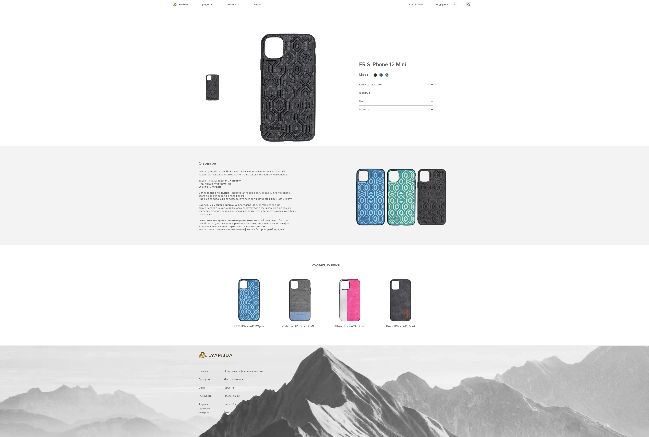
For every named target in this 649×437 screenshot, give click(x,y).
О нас (202, 387)
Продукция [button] (206, 4)
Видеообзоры (232, 404)
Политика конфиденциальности (243, 371)
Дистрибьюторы (234, 379)
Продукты (205, 379)
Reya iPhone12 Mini (400, 326)
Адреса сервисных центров (205, 408)
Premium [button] (232, 4)
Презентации (232, 396)
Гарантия (229, 387)
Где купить (257, 4)
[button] (457, 5)
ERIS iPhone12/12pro (249, 326)
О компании (416, 4)
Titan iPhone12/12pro (349, 326)
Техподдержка (233, 412)
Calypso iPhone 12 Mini (299, 326)
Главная (203, 371)
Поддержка (441, 4)
